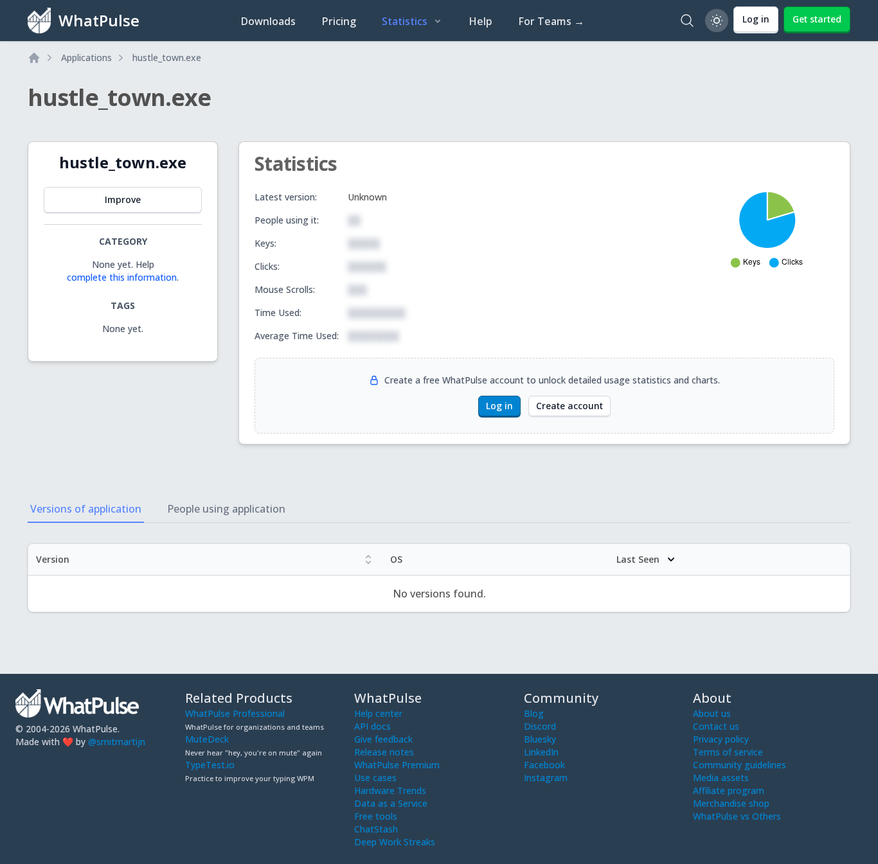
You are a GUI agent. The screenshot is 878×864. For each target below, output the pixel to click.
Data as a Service (390, 803)
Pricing (338, 21)
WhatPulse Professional (235, 713)
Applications (86, 57)
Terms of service (728, 752)
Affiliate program (728, 790)
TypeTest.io (210, 765)
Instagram (546, 777)
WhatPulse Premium (397, 765)
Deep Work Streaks (394, 842)
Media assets (721, 777)
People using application (226, 509)
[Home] (34, 57)
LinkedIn (541, 752)
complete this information (122, 277)
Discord (540, 726)
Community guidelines (739, 765)
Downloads (268, 21)
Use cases (375, 777)
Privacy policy (721, 739)
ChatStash (376, 829)
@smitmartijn (116, 742)
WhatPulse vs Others (737, 816)
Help (480, 21)
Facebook (544, 765)
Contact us (716, 726)
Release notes (384, 752)
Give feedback (383, 739)
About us (712, 713)
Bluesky (540, 739)
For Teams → (551, 21)
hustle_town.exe (166, 57)
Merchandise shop (731, 803)
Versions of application (85, 509)
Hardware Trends (390, 790)
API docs (372, 726)
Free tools (375, 816)
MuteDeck (207, 739)
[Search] (687, 20)
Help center (378, 713)
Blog (534, 713)
